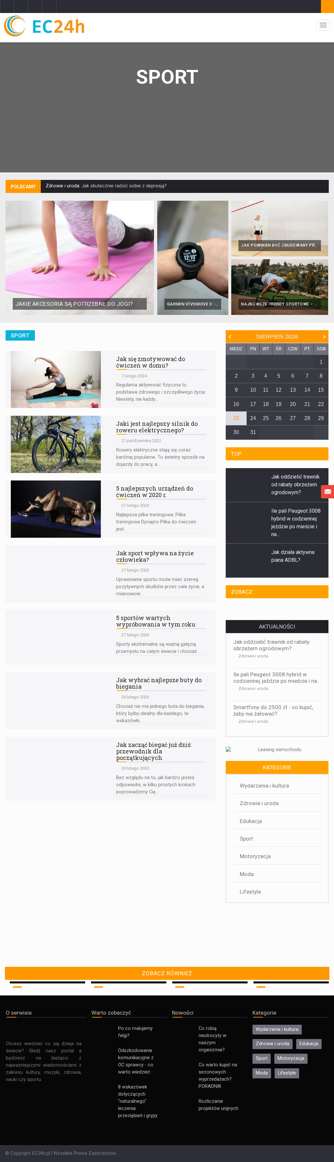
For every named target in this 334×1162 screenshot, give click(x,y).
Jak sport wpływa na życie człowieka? (155, 556)
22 (321, 404)
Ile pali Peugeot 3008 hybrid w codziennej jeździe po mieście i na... (277, 677)
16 (236, 404)
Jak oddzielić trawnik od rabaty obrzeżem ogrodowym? (271, 645)
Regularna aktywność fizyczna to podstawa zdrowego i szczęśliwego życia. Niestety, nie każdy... (161, 392)
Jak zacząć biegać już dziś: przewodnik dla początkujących (153, 751)
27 (293, 418)
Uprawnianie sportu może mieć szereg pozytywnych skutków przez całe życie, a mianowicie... (160, 587)
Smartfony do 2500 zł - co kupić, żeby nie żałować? (273, 710)
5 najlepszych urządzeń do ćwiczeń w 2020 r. (154, 491)
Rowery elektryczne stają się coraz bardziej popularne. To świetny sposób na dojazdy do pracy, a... (160, 457)
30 (236, 432)
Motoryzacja (255, 856)
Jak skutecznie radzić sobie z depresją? (123, 186)
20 (293, 404)
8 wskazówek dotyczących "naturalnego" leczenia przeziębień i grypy (138, 1101)
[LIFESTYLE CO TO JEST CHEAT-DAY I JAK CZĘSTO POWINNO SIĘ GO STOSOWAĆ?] (277, 609)
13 (293, 390)
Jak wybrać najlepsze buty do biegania (159, 683)
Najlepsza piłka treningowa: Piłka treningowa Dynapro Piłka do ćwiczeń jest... (156, 522)
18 (266, 404)
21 (307, 404)
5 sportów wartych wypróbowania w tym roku (155, 621)
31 (253, 432)
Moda (247, 874)
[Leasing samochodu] (277, 750)
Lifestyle (250, 891)
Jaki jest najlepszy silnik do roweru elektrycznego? (157, 427)
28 (307, 418)
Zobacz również (167, 973)
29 (321, 418)
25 (266, 418)
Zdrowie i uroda (253, 656)
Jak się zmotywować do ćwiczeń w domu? (150, 362)
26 (278, 418)
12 (278, 390)
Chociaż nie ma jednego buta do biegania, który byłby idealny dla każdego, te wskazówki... (160, 713)
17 (253, 404)
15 (321, 390)
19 (278, 404)
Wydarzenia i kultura (264, 785)
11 (265, 390)
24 (253, 418)
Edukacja (251, 821)
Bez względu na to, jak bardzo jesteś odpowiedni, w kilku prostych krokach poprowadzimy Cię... (155, 785)
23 (236, 418)
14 (307, 390)
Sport (246, 838)
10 (253, 390)
